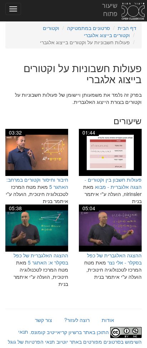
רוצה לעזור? (77, 319)
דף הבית (127, 27)
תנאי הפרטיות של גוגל (31, 341)
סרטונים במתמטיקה (88, 27)
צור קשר (43, 319)
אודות (108, 319)
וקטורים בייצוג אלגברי (107, 35)
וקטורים (51, 27)
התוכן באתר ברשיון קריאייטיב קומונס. (69, 332)
